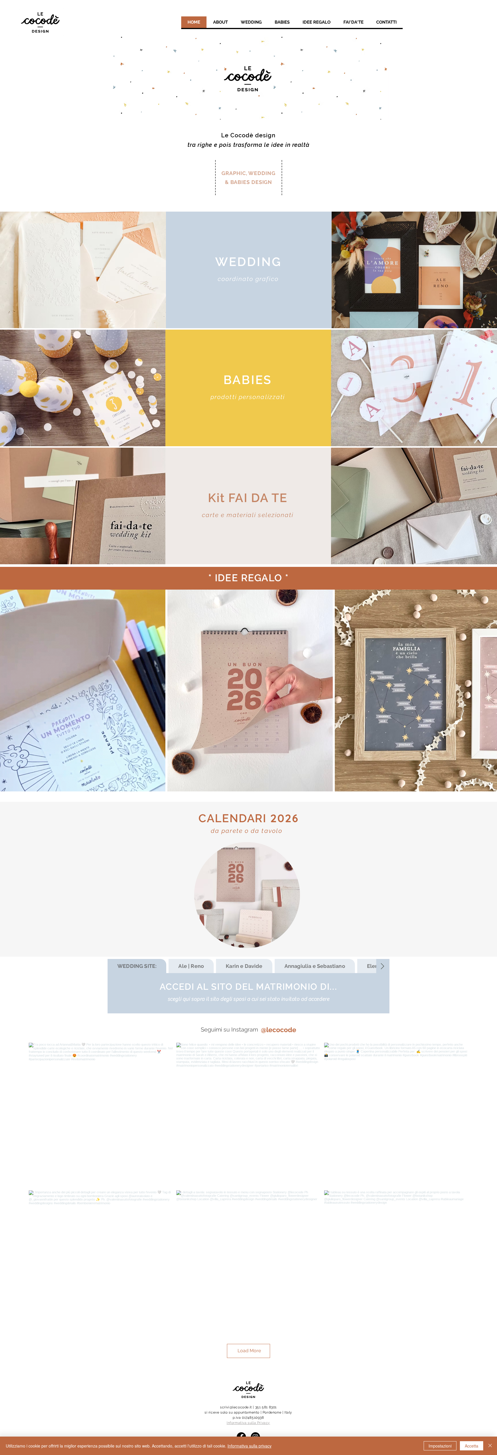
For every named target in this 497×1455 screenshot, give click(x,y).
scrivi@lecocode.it (236, 1407)
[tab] (137, 966)
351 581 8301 (266, 1407)
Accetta (471, 1446)
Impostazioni (440, 1446)
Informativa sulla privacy (250, 1446)
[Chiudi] (490, 1445)
